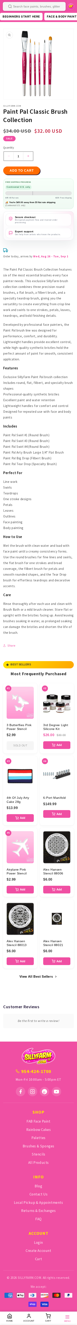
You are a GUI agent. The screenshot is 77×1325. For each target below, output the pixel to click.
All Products (38, 1162)
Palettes (38, 1137)
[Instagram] (32, 1091)
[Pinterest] (44, 1091)
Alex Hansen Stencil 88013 (17, 943)
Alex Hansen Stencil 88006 (53, 871)
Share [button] (11, 645)
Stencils (38, 1154)
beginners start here (21, 16)
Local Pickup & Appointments (38, 1202)
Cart (38, 1259)
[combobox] (34, 6)
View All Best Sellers (36, 976)
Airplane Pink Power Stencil (17, 871)
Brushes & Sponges (38, 1146)
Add (59, 745)
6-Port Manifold (54, 797)
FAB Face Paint (38, 1121)
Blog (38, 1186)
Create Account (38, 1250)
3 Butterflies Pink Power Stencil (19, 727)
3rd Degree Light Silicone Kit (55, 727)
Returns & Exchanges (38, 1210)
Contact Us (39, 1194)
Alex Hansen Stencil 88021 (53, 943)
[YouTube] (56, 1091)
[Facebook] (20, 1091)
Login (38, 1242)
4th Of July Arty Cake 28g (18, 799)
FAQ (38, 1219)
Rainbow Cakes (38, 1129)
